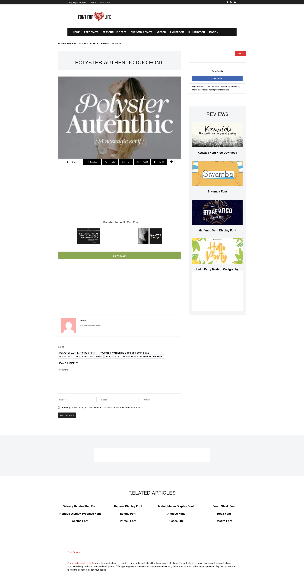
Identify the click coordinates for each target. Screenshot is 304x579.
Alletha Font (80, 521)
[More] (171, 162)
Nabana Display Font (128, 506)
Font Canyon (73, 552)
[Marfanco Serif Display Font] (217, 212)
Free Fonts (74, 43)
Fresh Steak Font (224, 506)
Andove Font (176, 514)
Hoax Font (224, 514)
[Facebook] (227, 2)
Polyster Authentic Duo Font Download (124, 352)
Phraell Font (128, 521)
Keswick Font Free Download (217, 152)
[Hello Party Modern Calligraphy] (217, 251)
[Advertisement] (183, 16)
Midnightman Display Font (176, 506)
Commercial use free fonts (80, 563)
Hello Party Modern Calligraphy (217, 269)
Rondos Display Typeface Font (80, 514)
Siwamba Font (217, 191)
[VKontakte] (235, 2)
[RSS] (231, 2)
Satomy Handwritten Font (80, 506)
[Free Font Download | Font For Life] (94, 16)
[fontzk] (68, 325)
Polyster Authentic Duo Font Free (80, 356)
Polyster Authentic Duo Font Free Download (134, 356)
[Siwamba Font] (217, 173)
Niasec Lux (176, 521)
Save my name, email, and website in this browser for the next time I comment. (101, 407)
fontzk (83, 320)
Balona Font (128, 514)
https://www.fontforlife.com (90, 325)
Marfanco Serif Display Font (217, 230)
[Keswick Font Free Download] (217, 134)
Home (61, 43)
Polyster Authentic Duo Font (77, 352)
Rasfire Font (224, 521)
